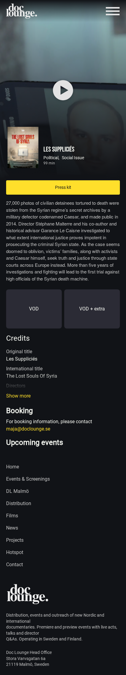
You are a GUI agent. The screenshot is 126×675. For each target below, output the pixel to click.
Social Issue (73, 157)
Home (12, 467)
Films (12, 516)
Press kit (63, 187)
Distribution (18, 503)
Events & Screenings (28, 479)
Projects (15, 540)
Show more (18, 396)
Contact (14, 564)
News (12, 528)
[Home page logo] (22, 11)
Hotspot (14, 552)
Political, (51, 157)
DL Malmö (17, 491)
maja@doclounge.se (28, 429)
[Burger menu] (113, 11)
